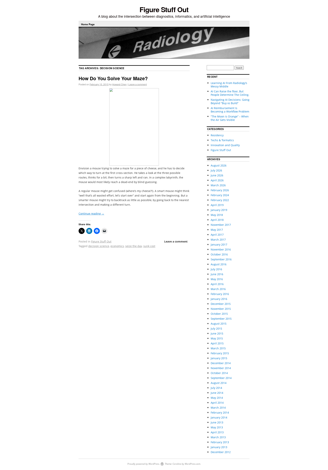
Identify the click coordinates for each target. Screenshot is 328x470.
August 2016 (218, 264)
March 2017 (218, 239)
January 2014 (219, 417)
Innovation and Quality (225, 145)
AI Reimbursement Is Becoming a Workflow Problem (230, 109)
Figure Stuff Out (164, 9)
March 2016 (218, 289)
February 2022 (220, 200)
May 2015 (217, 338)
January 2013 (219, 447)
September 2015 (221, 318)
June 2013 (217, 422)
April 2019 (217, 205)
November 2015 (221, 309)
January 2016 (219, 299)
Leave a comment (137, 84)
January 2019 (219, 210)
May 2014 (217, 397)
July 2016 (216, 269)
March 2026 (218, 185)
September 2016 (221, 259)
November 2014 (221, 368)
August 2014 (218, 383)
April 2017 (217, 234)
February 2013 (220, 442)
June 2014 (217, 393)
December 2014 (221, 363)
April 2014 (217, 402)
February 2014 (220, 412)
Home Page (88, 24)
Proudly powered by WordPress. (143, 463)
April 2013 (217, 432)
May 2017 (217, 229)
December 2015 (221, 304)
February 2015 (220, 353)
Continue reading (91, 213)
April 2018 (217, 220)
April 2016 (217, 284)
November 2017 (221, 225)
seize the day (133, 246)
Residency (217, 135)
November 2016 (221, 249)
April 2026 (217, 180)
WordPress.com (192, 463)
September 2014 (221, 378)
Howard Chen (119, 84)
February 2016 (220, 294)
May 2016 (217, 279)
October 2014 (219, 373)
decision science (98, 246)
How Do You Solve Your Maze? (113, 78)
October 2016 (219, 254)
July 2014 (216, 388)
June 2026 (217, 175)
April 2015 (217, 343)
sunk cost (149, 246)
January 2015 (219, 358)
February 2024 (220, 195)
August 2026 (218, 165)
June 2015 (217, 333)
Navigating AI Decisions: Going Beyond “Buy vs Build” (230, 101)
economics (117, 246)
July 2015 (216, 328)
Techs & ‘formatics (222, 140)
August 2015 (218, 323)
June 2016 (217, 274)
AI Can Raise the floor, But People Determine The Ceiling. (230, 93)
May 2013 (217, 427)
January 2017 (219, 244)
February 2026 (220, 190)
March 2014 (218, 407)
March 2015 (218, 348)
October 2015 (219, 313)
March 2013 (218, 437)
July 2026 (216, 170)
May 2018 (217, 215)
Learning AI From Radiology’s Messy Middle (229, 84)
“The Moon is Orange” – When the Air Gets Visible (230, 118)
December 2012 (221, 452)
